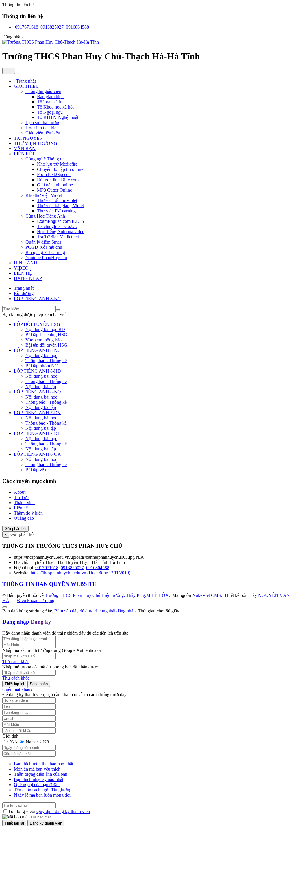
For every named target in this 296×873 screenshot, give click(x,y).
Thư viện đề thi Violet (57, 200)
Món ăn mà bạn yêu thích (37, 769)
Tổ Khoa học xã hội (55, 106)
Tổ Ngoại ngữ (50, 112)
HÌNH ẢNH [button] (25, 262)
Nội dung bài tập (40, 386)
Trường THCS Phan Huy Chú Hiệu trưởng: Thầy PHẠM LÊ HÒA (107, 595)
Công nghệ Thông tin (45, 158)
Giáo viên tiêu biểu (42, 132)
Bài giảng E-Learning (45, 252)
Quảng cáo (24, 518)
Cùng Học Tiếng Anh (45, 216)
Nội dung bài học (41, 355)
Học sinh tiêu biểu (42, 127)
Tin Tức (21, 497)
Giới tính (10, 736)
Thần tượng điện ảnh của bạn (40, 774)
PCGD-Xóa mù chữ (43, 247)
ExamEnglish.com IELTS (60, 221)
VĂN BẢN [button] (25, 148)
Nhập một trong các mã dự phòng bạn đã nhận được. (50, 666)
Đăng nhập (15, 622)
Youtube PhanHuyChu (46, 257)
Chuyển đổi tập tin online (60, 169)
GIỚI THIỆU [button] (27, 86)
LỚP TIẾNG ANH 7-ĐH (37, 433)
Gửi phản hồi (15, 528)
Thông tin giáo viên (43, 91)
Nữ (45, 741)
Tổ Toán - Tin (49, 101)
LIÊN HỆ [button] (23, 273)
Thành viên (24, 502)
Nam (30, 741)
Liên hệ (21, 507)
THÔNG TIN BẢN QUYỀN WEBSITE (49, 584)
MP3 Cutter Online (54, 190)
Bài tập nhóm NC (41, 365)
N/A (13, 741)
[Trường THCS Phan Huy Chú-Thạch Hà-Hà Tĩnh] (50, 42)
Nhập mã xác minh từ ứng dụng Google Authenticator (51, 650)
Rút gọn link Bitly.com (58, 179)
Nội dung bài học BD (45, 329)
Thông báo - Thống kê (46, 360)
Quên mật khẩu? (17, 689)
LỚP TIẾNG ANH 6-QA (37, 454)
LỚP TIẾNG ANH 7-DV (37, 412)
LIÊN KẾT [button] (25, 153)
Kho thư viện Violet (43, 195)
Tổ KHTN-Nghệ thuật (57, 117)
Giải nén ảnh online (55, 184)
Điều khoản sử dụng (35, 600)
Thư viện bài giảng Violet (60, 205)
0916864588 (77, 27)
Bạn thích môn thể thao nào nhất (43, 763)
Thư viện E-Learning (56, 210)
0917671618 (26, 27)
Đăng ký (41, 622)
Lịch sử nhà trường (42, 122)
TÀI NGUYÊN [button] (28, 138)
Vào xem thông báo (43, 339)
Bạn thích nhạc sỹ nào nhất (38, 779)
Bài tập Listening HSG (46, 334)
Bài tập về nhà (38, 469)
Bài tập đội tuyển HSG (46, 345)
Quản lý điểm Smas (43, 242)
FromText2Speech (54, 174)
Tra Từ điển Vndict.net (58, 236)
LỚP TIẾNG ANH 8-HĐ (37, 371)
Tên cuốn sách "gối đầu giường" (43, 789)
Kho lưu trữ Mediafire (57, 164)
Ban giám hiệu (50, 96)
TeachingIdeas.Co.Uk (57, 226)
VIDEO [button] (21, 268)
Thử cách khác (15, 661)
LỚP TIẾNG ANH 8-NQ (37, 391)
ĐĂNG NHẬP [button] (28, 278)
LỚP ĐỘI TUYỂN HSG (37, 324)
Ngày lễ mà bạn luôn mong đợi (42, 794)
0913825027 (52, 27)
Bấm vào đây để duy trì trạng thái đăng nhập (95, 610)
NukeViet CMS (206, 595)
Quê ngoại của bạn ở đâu (37, 784)
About (19, 492)
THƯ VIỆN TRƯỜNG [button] (35, 143)
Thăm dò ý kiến (28, 513)
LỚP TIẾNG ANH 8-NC (37, 350)
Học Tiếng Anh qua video (60, 231)
